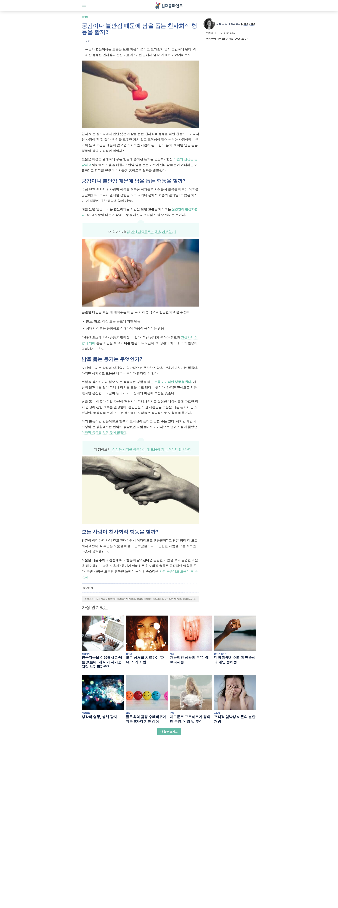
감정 (128, 713)
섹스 (172, 653)
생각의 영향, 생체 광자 (99, 717)
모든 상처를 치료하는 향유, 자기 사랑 (145, 659)
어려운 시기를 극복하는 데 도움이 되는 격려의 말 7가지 (151, 449)
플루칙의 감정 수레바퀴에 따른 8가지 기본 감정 (146, 719)
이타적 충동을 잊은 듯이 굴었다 (104, 432)
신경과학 (86, 653)
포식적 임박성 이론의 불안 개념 (234, 719)
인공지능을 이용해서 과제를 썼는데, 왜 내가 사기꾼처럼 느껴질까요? (102, 662)
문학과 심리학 (220, 653)
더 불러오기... (169, 731)
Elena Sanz (248, 23)
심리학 (85, 17)
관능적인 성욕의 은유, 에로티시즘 (189, 659)
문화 (172, 713)
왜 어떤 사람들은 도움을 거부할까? (151, 232)
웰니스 (129, 653)
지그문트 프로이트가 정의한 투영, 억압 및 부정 (190, 719)
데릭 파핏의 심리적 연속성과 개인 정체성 (234, 659)
